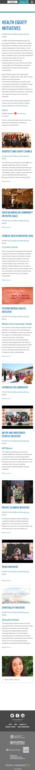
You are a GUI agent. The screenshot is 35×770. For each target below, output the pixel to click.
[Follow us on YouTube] (23, 715)
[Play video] (17, 295)
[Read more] (17, 666)
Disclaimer (17, 769)
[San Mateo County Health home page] (14, 8)
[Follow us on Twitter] (12, 715)
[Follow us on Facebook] (17, 715)
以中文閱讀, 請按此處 (10, 247)
